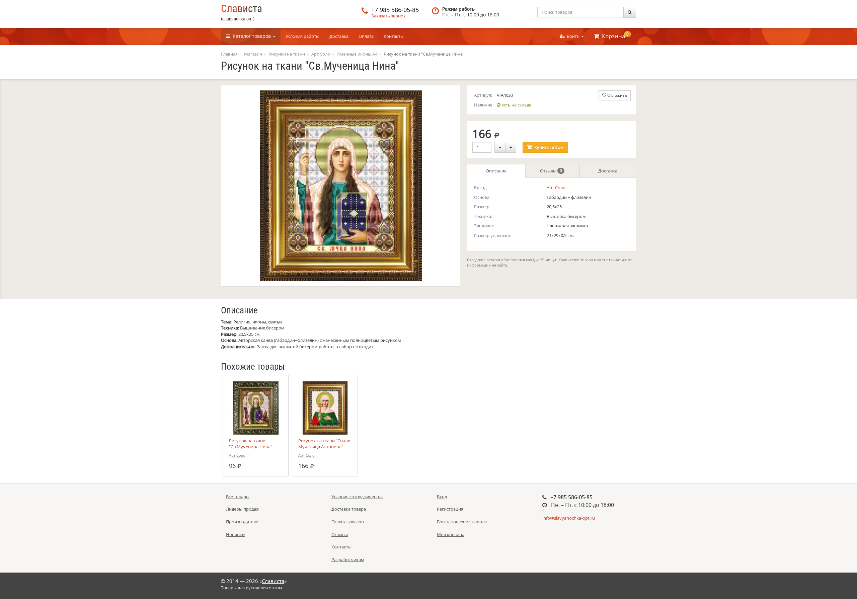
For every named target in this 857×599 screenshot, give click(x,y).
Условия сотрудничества (357, 497)
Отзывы (551, 171)
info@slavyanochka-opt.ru (568, 518)
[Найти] (629, 12)
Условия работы (302, 36)
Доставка (338, 36)
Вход (442, 497)
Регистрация (450, 509)
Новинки (235, 534)
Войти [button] (572, 36)
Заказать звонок (388, 16)
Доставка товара (348, 509)
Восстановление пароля (462, 522)
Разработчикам (347, 559)
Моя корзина (450, 534)
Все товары (237, 497)
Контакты (394, 36)
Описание (496, 171)
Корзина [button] (614, 35)
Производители (242, 522)
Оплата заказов (347, 522)
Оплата (366, 36)
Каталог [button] (250, 36)
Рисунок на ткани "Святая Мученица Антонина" (325, 444)
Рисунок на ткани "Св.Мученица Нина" (250, 444)
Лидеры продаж (242, 509)
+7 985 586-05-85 (395, 10)
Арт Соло (556, 187)
